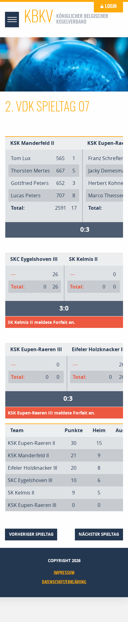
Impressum (64, 573)
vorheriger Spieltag (31, 534)
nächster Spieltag (99, 534)
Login (110, 6)
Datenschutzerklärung (64, 582)
